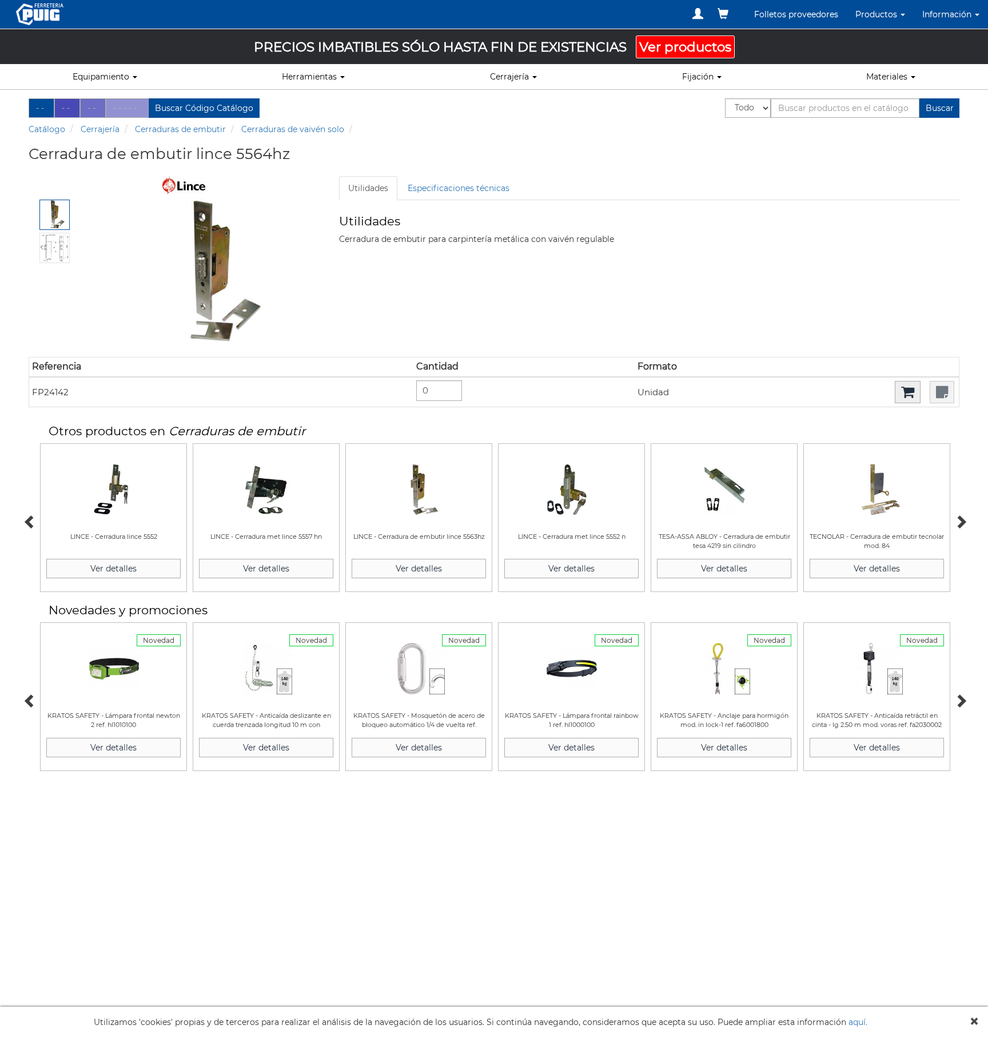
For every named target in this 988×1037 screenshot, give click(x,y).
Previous (28, 520)
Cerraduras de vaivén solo (292, 129)
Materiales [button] (888, 76)
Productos (877, 14)
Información (948, 14)
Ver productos (685, 47)
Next (959, 520)
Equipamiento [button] (102, 76)
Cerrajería (100, 129)
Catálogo (47, 129)
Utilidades (368, 188)
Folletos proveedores (796, 14)
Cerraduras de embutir (180, 129)
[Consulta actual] (723, 13)
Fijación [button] (699, 76)
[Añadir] (908, 392)
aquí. (857, 1022)
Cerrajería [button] (510, 76)
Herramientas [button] (310, 76)
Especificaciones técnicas (458, 188)
